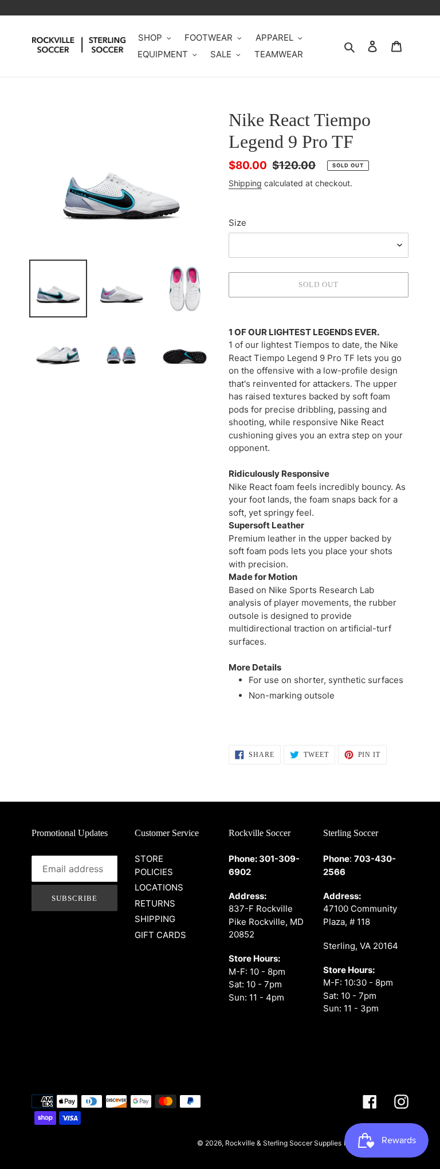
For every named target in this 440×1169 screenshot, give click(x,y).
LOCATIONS (159, 887)
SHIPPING (155, 918)
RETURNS (155, 903)
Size (237, 222)
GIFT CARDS (160, 934)
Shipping (245, 183)
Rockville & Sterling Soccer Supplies (283, 1143)
